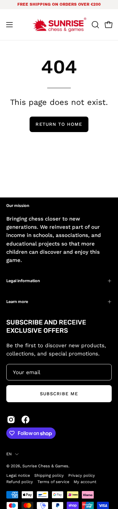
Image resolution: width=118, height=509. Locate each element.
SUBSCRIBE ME (59, 393)
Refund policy (19, 481)
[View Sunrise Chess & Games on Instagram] (11, 419)
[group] (59, 4)
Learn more (17, 301)
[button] (94, 24)
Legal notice (18, 475)
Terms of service (53, 481)
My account (85, 481)
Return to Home (59, 124)
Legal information (23, 280)
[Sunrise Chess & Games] (59, 24)
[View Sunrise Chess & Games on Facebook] (25, 419)
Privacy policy (81, 475)
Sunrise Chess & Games (45, 466)
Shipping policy (49, 475)
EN (9, 453)
